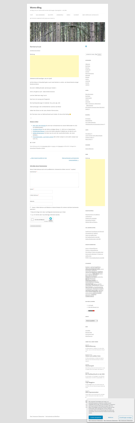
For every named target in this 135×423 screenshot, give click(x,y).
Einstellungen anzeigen (125, 417)
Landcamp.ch (88, 216)
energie (102, 269)
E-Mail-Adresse (34, 195)
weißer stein (96, 291)
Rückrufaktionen (89, 282)
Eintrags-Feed (88, 332)
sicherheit (87, 81)
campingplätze (95, 267)
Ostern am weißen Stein (91, 235)
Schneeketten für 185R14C (91, 233)
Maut (86, 275)
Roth (97, 280)
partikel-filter (100, 276)
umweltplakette (98, 287)
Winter (100, 291)
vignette (100, 290)
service (87, 79)
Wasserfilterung (93, 248)
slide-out (96, 284)
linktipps (90, 273)
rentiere (43, 148)
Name (32, 189)
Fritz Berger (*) (88, 133)
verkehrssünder (91, 290)
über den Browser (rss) (93, 307)
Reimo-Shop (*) (89, 139)
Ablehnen (110, 417)
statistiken (88, 285)
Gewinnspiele (60, 15)
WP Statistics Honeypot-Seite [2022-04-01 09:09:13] (42, 18)
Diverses (87, 68)
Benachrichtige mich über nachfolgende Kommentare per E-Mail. (49, 212)
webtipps (91, 291)
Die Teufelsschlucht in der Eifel (92, 237)
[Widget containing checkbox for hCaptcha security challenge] (42, 220)
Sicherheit (76, 15)
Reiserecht (92, 278)
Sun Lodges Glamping (90, 122)
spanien (99, 284)
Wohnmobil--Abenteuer (90, 254)
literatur (95, 273)
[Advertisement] (54, 66)
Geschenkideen (91, 272)
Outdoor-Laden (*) (89, 137)
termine (87, 83)
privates (87, 71)
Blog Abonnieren (40, 15)
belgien (87, 267)
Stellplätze (95, 285)
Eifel (98, 269)
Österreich (89, 296)
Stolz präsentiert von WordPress (53, 416)
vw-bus (86, 291)
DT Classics (87, 118)
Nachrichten (91, 276)
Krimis (86, 273)
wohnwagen (88, 294)
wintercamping (88, 293)
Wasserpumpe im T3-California (92, 214)
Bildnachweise (89, 105)
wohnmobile (97, 293)
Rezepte (87, 77)
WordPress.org (88, 336)
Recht (87, 278)
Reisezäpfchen (88, 120)
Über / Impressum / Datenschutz (96, 420)
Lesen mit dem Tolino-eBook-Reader (93, 135)
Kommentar (33, 171)
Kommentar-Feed (89, 334)
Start (31, 15)
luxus (101, 274)
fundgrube (87, 69)
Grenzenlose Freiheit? (90, 220)
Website (32, 201)
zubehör (87, 84)
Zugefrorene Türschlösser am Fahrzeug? (94, 231)
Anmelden (87, 330)
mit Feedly (90, 305)
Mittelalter (95, 275)
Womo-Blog (35, 7)
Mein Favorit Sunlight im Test (38, 158)
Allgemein (87, 64)
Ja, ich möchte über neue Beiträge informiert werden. (46, 214)
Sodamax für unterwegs (91, 218)
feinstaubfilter (88, 270)
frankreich (94, 270)
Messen (90, 275)
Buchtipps (50, 15)
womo (53, 146)
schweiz (96, 282)
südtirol (101, 285)
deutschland (33, 148)
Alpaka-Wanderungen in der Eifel (93, 239)
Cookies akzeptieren (95, 417)
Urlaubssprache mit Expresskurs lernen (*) (95, 124)
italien (100, 271)
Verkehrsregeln (98, 289)
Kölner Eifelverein (89, 148)
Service (68, 15)
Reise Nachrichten (89, 73)
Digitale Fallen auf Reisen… (91, 222)
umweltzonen (89, 289)
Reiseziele (60, 146)
